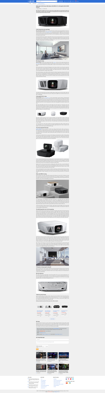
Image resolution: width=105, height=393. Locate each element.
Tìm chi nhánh (68, 1)
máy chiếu (37, 63)
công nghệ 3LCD (47, 97)
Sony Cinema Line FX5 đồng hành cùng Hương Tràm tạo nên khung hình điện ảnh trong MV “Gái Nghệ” (63, 371)
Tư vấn (30, 3)
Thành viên (72, 1)
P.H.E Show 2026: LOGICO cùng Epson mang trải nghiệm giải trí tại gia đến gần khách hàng (52, 371)
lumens (54, 62)
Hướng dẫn (34, 3)
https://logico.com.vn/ (58, 334)
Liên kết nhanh (56, 377)
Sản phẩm (42, 377)
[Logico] (32, 1)
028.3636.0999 (49, 391)
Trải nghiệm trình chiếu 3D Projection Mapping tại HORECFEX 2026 (63, 360)
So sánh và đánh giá (41, 3)
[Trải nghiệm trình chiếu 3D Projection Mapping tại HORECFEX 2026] (64, 355)
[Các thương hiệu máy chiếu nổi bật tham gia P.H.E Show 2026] (52, 355)
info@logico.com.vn (42, 332)
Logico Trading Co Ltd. (46, 334)
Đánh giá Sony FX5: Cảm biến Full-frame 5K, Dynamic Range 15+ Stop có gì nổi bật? (41, 360)
